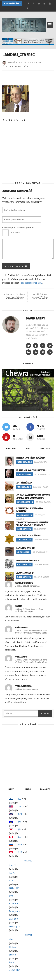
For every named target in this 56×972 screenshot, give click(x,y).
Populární (11, 449)
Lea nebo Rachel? (25, 547)
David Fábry (12, 62)
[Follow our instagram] (30, 437)
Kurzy (11, 789)
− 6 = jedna (14, 232)
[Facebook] (35, 345)
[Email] (42, 352)
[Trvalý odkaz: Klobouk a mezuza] (9, 688)
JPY (19, 829)
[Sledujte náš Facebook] (30, 427)
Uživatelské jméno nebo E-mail (26, 734)
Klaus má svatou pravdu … (31, 470)
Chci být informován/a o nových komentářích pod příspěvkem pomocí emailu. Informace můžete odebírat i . (27, 279)
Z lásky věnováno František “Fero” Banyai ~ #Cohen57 (32, 523)
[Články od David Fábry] (4, 62)
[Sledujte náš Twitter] (6, 427)
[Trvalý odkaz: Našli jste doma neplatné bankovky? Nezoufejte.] (9, 608)
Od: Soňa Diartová (43, 502)
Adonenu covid (24, 572)
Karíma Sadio (21, 627)
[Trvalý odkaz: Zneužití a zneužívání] (9, 585)
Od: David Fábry (40, 462)
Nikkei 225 (14, 888)
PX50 (11, 880)
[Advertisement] (28, 152)
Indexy (28, 789)
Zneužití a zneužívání (12, 8)
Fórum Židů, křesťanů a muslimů (29, 509)
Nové (28, 449)
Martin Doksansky (24, 583)
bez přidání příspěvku (31, 282)
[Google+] (42, 345)
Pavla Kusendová (23, 686)
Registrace (41, 769)
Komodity (45, 789)
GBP (20, 813)
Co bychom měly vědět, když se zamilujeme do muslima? (33, 496)
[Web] (50, 352)
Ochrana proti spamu (18, 227)
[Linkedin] (28, 352)
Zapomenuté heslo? (28, 779)
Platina (12, 946)
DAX (11, 895)
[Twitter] (28, 345)
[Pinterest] (50, 345)
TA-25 (12, 872)
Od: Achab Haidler (42, 474)
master (18, 606)
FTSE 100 (14, 903)
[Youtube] (35, 352)
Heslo (12, 748)
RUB (20, 844)
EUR (20, 821)
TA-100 (12, 865)
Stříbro (12, 954)
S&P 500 (13, 918)
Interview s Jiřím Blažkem (30, 457)
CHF (20, 852)
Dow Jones (14, 911)
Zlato (11, 939)
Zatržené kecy (24, 482)
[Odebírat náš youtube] (6, 437)
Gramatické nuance (27, 560)
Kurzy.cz (28, 860)
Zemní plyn (14, 969)
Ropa (11, 962)
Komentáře (45, 449)
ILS (19, 798)
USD (20, 806)
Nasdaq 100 (15, 926)
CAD (20, 836)
